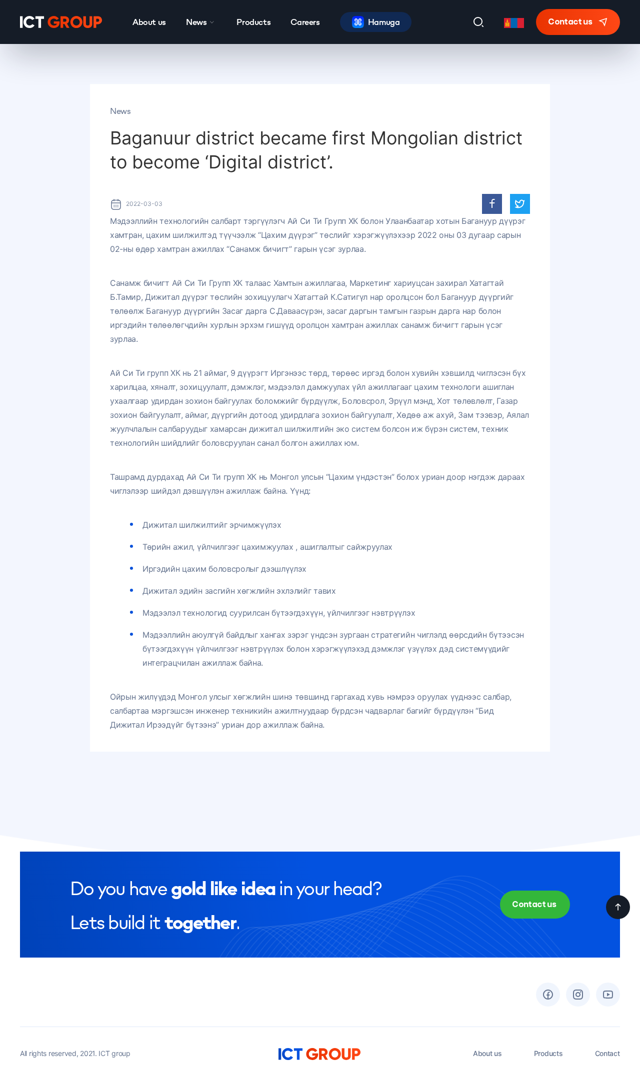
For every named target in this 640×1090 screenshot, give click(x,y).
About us (149, 21)
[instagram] (578, 995)
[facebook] (548, 995)
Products (253, 21)
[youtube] (608, 995)
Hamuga (384, 21)
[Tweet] (520, 204)
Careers (305, 21)
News (196, 21)
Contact (607, 1053)
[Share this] (492, 204)
